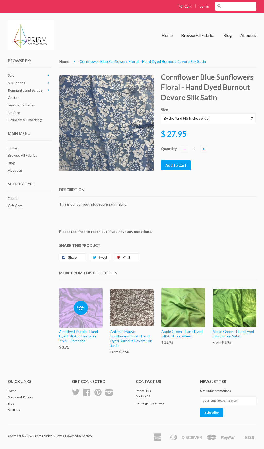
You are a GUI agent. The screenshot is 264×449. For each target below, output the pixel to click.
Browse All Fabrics (198, 35)
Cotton (14, 97)
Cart (188, 6)
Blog (227, 35)
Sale (11, 75)
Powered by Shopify (78, 436)
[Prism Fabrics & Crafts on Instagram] (109, 394)
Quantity (169, 148)
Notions (14, 112)
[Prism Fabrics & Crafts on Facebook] (87, 394)
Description (71, 189)
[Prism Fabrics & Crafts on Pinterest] (98, 394)
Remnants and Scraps (25, 90)
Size (164, 109)
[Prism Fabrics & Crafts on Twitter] (76, 394)
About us (248, 35)
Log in (204, 6)
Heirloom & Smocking (25, 119)
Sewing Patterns (21, 105)
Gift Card (15, 205)
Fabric (12, 198)
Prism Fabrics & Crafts (48, 436)
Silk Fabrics (16, 83)
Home (167, 35)
